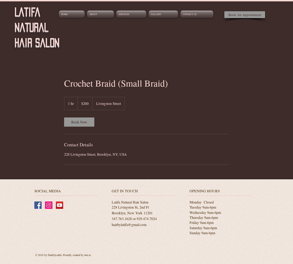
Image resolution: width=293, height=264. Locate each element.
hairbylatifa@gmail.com (129, 224)
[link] (79, 122)
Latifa (27, 12)
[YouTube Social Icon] (59, 205)
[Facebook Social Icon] (38, 205)
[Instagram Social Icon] (48, 205)
